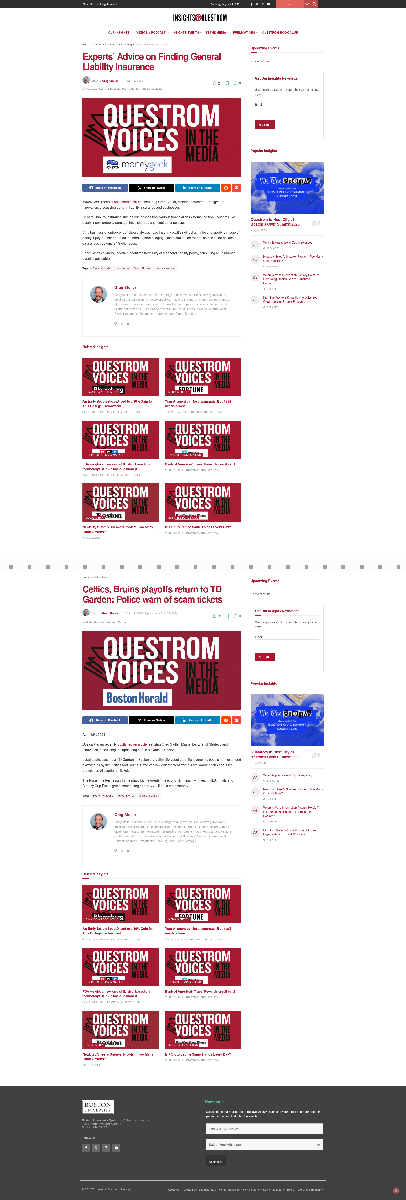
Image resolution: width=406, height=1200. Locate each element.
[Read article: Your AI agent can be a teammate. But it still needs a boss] (203, 377)
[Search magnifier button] (314, 4)
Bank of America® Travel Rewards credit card (200, 464)
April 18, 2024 (134, 80)
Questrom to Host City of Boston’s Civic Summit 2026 (275, 222)
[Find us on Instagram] (263, 4)
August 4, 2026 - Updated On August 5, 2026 (194, 412)
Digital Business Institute (199, 1190)
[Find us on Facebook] (252, 4)
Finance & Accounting (102, 392)
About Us (87, 4)
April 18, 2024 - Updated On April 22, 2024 (152, 613)
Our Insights (118, 32)
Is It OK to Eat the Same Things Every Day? (198, 526)
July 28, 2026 (92, 537)
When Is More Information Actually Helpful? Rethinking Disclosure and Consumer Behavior (291, 279)
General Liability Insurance (110, 268)
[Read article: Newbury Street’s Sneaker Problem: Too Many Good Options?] (120, 502)
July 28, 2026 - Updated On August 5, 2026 (193, 533)
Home (85, 44)
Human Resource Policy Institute (238, 1190)
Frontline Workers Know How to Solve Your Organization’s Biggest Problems (290, 299)
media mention (165, 268)
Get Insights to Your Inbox (110, 4)
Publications (244, 32)
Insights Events (186, 32)
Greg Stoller (110, 80)
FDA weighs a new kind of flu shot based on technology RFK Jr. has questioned (116, 466)
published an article (132, 744)
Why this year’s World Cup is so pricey (288, 242)
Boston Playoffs (102, 795)
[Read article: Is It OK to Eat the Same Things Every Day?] (203, 502)
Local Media (95, 517)
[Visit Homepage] (200, 17)
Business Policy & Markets (153, 44)
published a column (128, 201)
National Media (152, 89)
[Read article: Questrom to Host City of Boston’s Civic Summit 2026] (287, 188)
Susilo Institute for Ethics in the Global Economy (293, 1190)
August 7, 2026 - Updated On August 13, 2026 (112, 412)
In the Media (216, 32)
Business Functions (183, 517)
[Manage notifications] (396, 1190)
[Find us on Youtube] (268, 4)
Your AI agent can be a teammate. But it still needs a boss (198, 403)
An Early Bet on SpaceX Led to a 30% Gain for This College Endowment (117, 403)
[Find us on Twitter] (257, 4)
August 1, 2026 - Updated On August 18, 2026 (112, 474)
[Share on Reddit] (226, 188)
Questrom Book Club (280, 32)
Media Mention (131, 89)
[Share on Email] (236, 188)
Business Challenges (122, 44)
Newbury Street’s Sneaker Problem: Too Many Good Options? (117, 529)
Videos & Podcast (151, 32)
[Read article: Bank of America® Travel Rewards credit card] (203, 440)
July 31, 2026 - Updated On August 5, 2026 (193, 470)
